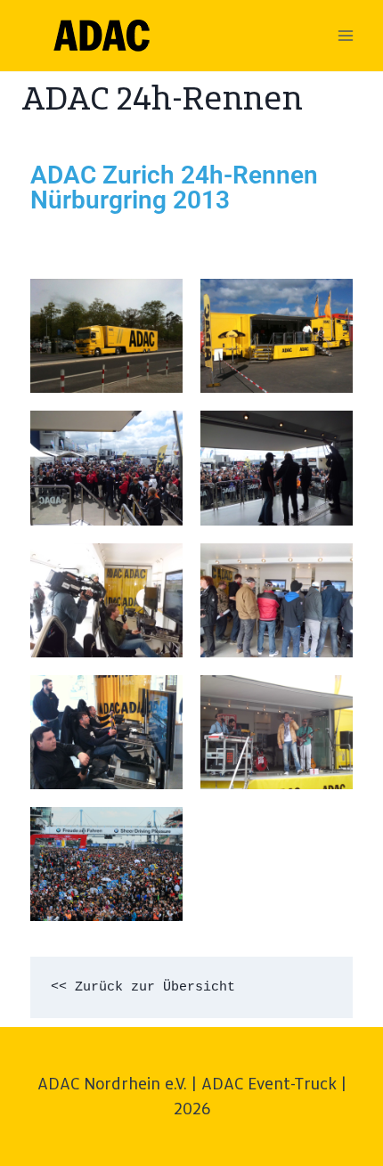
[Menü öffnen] (345, 35)
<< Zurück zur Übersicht (143, 987)
